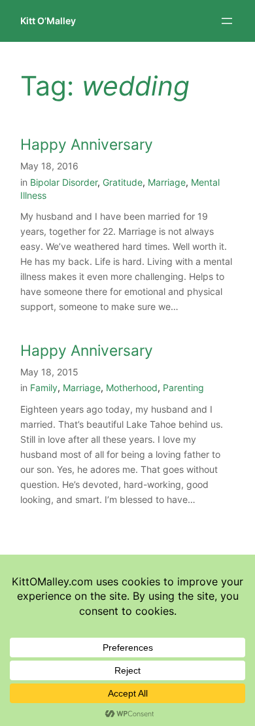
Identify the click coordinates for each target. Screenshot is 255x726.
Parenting (183, 387)
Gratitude (123, 182)
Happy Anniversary (86, 144)
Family (44, 387)
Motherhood (132, 387)
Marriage (167, 182)
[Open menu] (227, 21)
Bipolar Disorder (63, 182)
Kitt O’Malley (48, 20)
